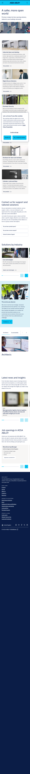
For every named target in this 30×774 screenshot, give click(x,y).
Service (3, 489)
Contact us (4, 493)
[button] (15, 227)
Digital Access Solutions (7, 500)
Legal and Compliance (6, 519)
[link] (7, 66)
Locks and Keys (5, 508)
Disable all (7, 137)
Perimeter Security (6, 510)
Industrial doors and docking (8, 506)
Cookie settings (14, 132)
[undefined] (27, 29)
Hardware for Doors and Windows (9, 504)
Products (4, 487)
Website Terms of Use (6, 517)
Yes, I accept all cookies (19, 137)
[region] (15, 127)
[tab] (6, 333)
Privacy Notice (9, 127)
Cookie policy (4, 515)
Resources (4, 495)
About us (4, 491)
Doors (3, 502)
